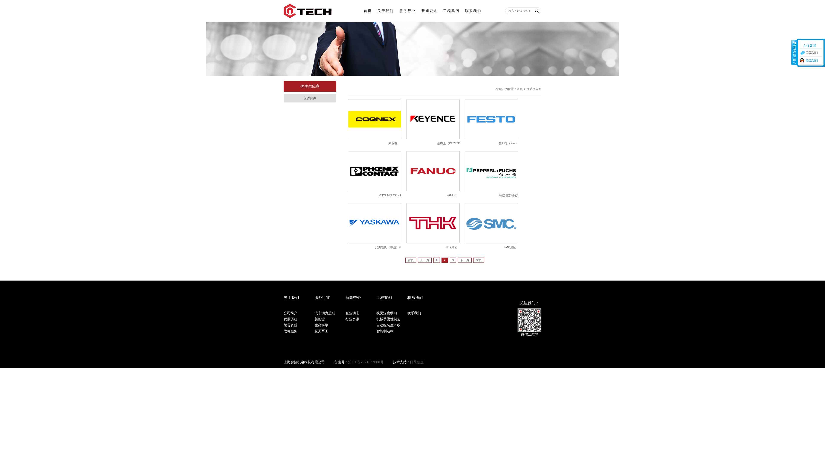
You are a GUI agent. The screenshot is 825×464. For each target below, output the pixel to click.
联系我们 (473, 11)
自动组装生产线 (388, 325)
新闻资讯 (429, 11)
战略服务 (290, 331)
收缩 (794, 52)
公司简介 (290, 313)
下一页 (464, 260)
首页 (368, 11)
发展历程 (290, 319)
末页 (479, 260)
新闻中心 (353, 297)
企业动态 (352, 313)
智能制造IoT (385, 331)
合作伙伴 (310, 98)
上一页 (424, 260)
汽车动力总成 (325, 313)
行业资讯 (352, 319)
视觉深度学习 (386, 313)
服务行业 (407, 11)
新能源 (320, 319)
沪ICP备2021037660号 (365, 362)
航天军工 (321, 331)
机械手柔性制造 (388, 319)
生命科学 (321, 325)
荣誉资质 (290, 325)
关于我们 (385, 11)
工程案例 (451, 11)
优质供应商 (533, 89)
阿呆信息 (417, 362)
